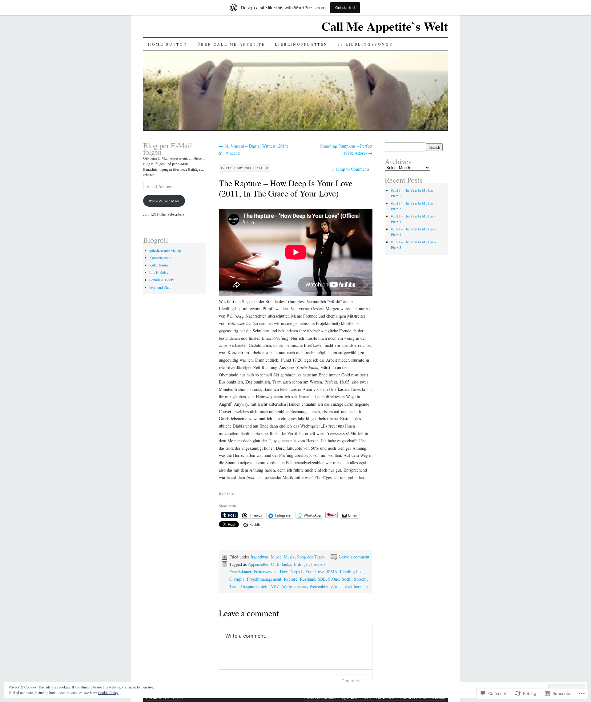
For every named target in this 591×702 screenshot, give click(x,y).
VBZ (275, 586)
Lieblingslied (351, 571)
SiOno (333, 579)
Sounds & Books (162, 279)
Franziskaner (240, 571)
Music (276, 557)
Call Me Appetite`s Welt (384, 26)
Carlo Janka (281, 564)
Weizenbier (318, 586)
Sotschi (360, 579)
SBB (322, 579)
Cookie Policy (108, 692)
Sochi (347, 579)
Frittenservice (265, 571)
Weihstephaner (294, 586)
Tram (234, 586)
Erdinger (301, 564)
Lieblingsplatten (301, 44)
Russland (307, 579)
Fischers (318, 564)
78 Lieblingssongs (365, 44)
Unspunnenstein (254, 586)
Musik (289, 557)
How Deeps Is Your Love (302, 571)
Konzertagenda (160, 257)
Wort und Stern (160, 287)
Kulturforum (158, 264)
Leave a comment (354, 557)
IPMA (332, 571)
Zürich (337, 586)
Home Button (167, 44)
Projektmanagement (264, 579)
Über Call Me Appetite (231, 44)
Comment (351, 680)
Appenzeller (258, 564)
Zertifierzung (356, 586)
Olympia (236, 579)
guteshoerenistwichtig (165, 250)
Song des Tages (310, 557)
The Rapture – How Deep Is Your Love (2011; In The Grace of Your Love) (285, 188)
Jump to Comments (350, 169)
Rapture (290, 579)
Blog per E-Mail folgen (167, 148)
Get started (345, 7)
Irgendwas (259, 557)
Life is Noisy (158, 272)
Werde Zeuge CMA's (164, 200)
